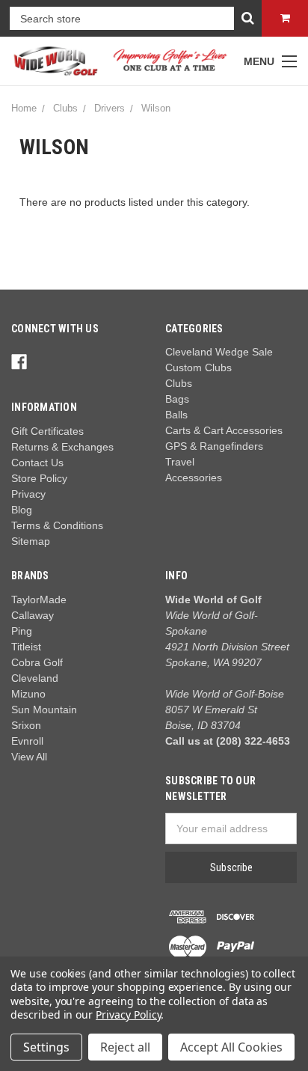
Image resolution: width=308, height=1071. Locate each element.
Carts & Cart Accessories (224, 430)
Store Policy (39, 478)
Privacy (28, 494)
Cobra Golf (37, 662)
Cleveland (34, 678)
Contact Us (37, 463)
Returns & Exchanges (62, 447)
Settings (46, 1047)
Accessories (193, 477)
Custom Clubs (198, 367)
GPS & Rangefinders (214, 446)
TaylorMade (39, 599)
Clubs (65, 108)
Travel (179, 462)
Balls (176, 415)
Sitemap (30, 541)
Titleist (26, 647)
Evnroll (27, 741)
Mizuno (28, 694)
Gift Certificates (47, 431)
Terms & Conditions (57, 525)
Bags (177, 399)
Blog (21, 510)
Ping (21, 631)
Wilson (155, 108)
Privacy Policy (128, 1014)
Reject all (125, 1047)
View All (29, 757)
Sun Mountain (44, 709)
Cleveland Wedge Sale (219, 352)
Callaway (32, 615)
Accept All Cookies (231, 1047)
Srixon (26, 725)
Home (24, 108)
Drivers (109, 108)
